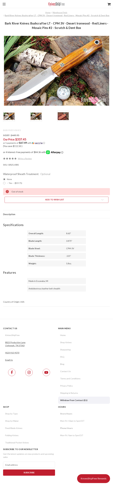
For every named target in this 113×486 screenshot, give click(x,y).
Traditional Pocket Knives (17, 442)
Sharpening (65, 349)
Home (63, 335)
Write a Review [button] (25, 158)
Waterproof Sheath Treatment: (26, 174)
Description (9, 214)
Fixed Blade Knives (13, 428)
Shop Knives (66, 342)
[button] (56, 142)
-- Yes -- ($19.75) (14, 183)
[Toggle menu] (4, 4)
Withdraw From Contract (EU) (73, 400)
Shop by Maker (12, 421)
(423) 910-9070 (12, 352)
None (9, 179)
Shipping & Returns (69, 393)
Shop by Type (11, 413)
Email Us (9, 360)
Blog (62, 364)
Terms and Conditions (70, 378)
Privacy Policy (66, 385)
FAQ (62, 357)
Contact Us (65, 371)
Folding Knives (12, 435)
